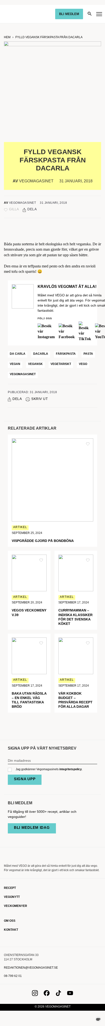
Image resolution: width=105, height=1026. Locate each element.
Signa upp (24, 779)
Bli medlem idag (32, 827)
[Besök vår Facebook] (47, 994)
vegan (15, 364)
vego (83, 364)
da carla (17, 353)
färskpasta (66, 353)
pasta (88, 353)
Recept (10, 888)
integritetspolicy (70, 769)
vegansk (35, 364)
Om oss (9, 920)
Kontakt (11, 929)
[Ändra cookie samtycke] (98, 1019)
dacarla (40, 353)
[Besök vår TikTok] (58, 994)
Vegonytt (12, 897)
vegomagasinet (23, 374)
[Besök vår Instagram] (35, 994)
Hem (7, 37)
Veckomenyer (15, 906)
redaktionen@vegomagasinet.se (31, 967)
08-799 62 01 (13, 976)
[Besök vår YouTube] (70, 994)
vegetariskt (61, 364)
